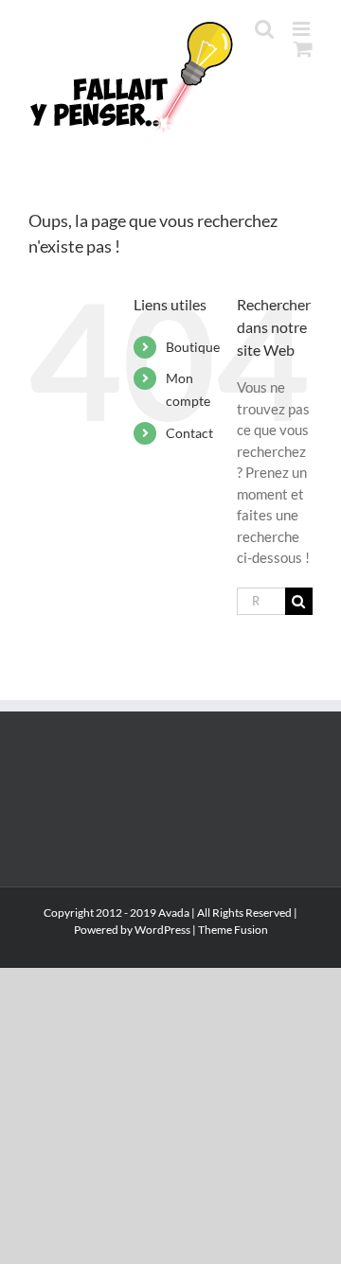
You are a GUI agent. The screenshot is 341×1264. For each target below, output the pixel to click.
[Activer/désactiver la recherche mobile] (264, 29)
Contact (189, 433)
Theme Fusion (233, 929)
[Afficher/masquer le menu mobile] (303, 29)
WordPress (162, 929)
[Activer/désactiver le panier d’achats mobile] (303, 49)
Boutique (193, 347)
